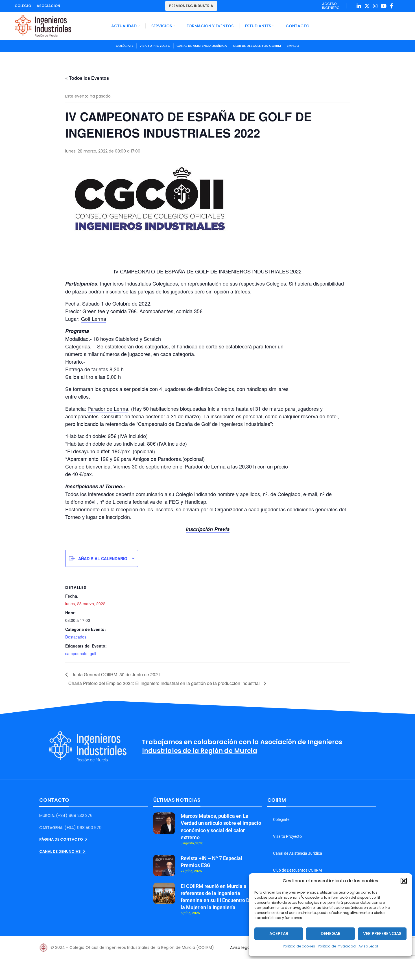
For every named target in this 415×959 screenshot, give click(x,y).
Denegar (330, 933)
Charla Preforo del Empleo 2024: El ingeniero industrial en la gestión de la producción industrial (164, 683)
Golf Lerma (93, 318)
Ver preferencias (382, 933)
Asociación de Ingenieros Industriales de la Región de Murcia (242, 746)
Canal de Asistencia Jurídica (297, 853)
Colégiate (281, 819)
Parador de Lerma (108, 408)
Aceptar (278, 933)
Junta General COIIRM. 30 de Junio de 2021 (115, 674)
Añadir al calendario (102, 558)
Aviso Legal (368, 946)
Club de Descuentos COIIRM (297, 870)
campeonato (76, 653)
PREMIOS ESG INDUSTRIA (191, 5)
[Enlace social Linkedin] (359, 6)
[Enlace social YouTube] (383, 6)
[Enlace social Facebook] (391, 6)
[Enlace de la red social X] (367, 6)
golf (93, 653)
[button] (404, 881)
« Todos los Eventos (87, 78)
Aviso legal (240, 947)
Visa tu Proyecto (287, 836)
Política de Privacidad (337, 946)
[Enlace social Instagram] (375, 6)
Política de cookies (299, 946)
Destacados (75, 637)
